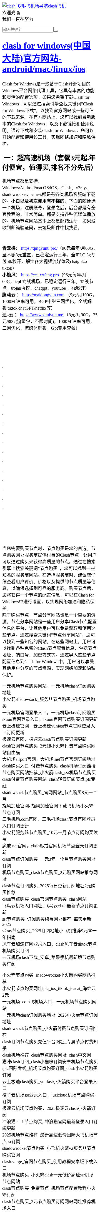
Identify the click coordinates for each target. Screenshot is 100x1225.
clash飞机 (57, 6)
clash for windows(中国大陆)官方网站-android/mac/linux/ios (46, 57)
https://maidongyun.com (43, 294)
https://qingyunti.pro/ (39, 248)
